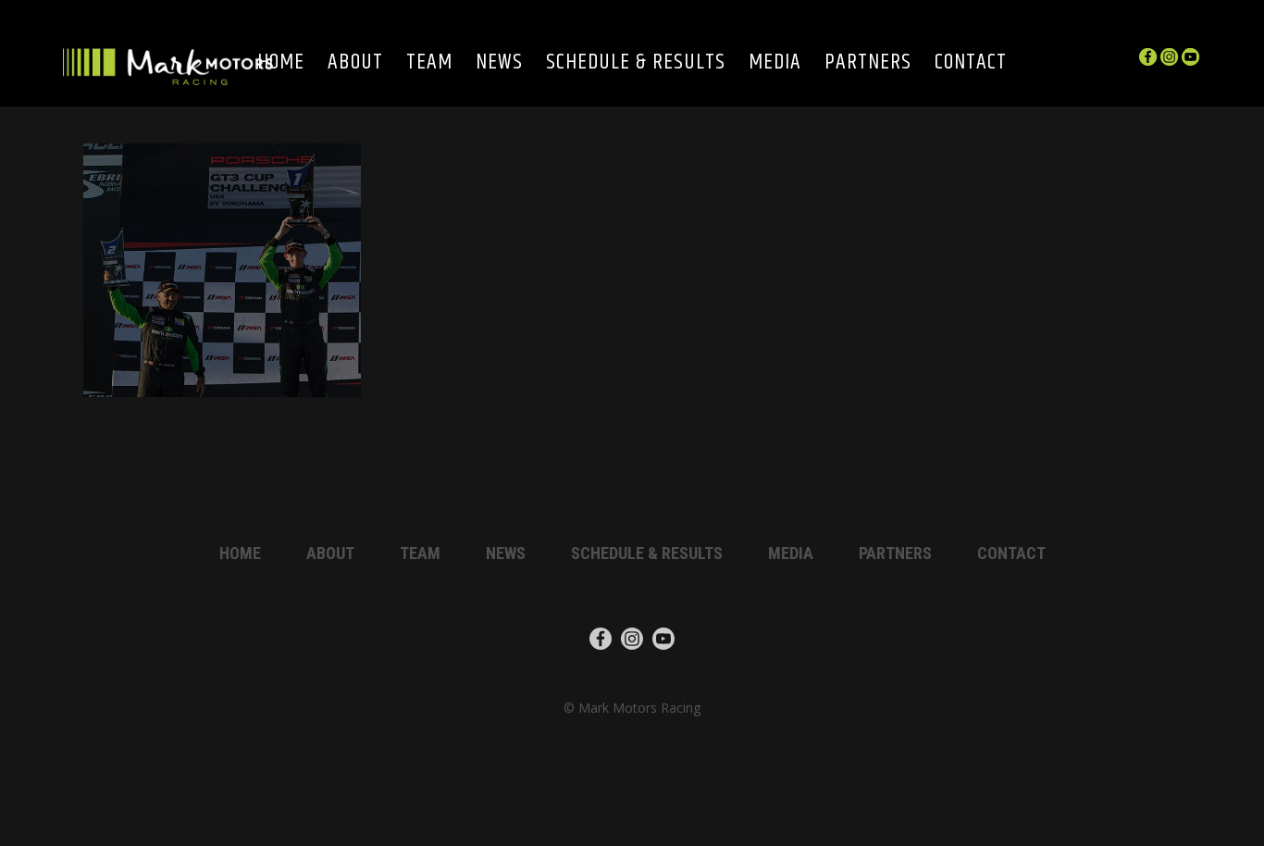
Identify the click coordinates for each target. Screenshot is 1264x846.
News (499, 63)
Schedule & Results (635, 63)
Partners (867, 63)
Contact (971, 63)
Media (775, 63)
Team (429, 63)
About (355, 63)
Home (280, 63)
